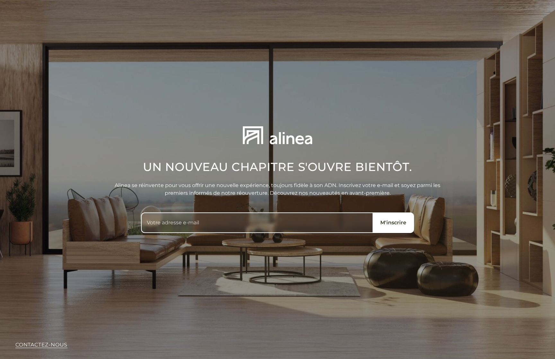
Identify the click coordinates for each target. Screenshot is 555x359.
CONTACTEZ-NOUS (41, 345)
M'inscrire (393, 223)
